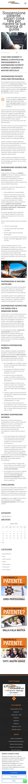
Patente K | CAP (16, 726)
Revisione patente (16, 750)
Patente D (16, 720)
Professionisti (5, 567)
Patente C (16, 718)
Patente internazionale (16, 744)
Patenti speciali (6, 564)
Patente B (16, 712)
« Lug (2, 542)
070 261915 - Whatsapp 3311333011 (15, 692)
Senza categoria (6, 569)
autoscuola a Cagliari (16, 84)
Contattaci (4, 498)
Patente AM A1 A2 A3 (16, 709)
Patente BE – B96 (16, 715)
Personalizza (14, 776)
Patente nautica (16, 729)
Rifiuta (14, 780)
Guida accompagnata (16, 738)
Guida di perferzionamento (16, 741)
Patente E (16, 723)
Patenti (4, 561)
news (3, 556)
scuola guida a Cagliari (15, 103)
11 (6, 533)
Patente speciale (6, 559)
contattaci (19, 99)
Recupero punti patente (16, 747)
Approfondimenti (6, 516)
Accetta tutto (14, 772)
